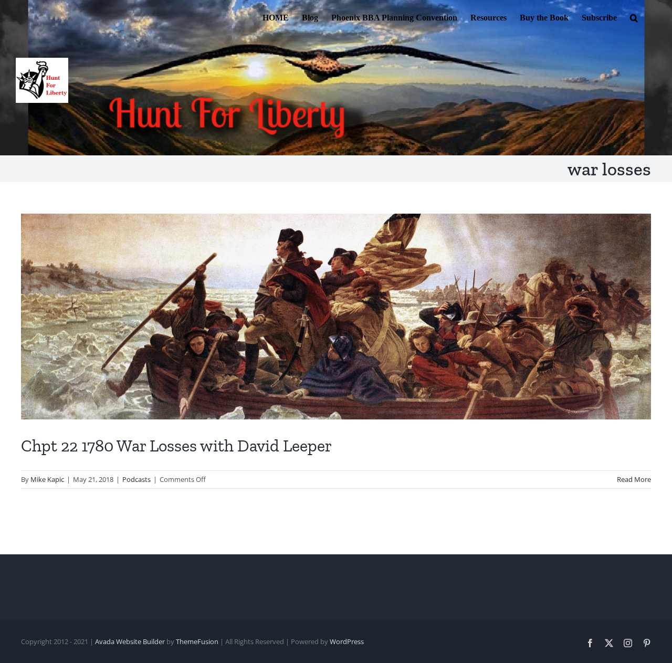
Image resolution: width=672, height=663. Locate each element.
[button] (634, 16)
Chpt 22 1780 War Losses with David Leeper (176, 446)
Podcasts (136, 479)
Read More (634, 479)
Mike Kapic (47, 479)
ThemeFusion (197, 641)
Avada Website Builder (130, 641)
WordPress (347, 641)
